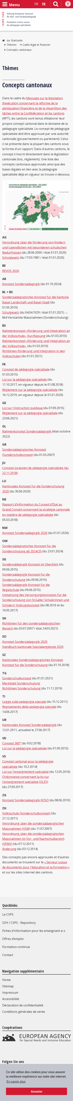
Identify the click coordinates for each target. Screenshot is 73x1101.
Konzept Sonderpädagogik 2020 (24, 642)
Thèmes (11, 44)
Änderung (9, 849)
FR (43, 4)
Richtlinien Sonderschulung (21, 688)
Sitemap (8, 986)
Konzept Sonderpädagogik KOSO (25, 800)
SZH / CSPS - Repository (19, 923)
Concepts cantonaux (19, 50)
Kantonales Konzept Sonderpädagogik (29, 725)
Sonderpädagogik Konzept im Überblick (30, 564)
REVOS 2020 (10, 271)
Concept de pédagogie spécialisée (26, 369)
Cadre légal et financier (36, 44)
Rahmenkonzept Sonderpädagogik (26, 431)
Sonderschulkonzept (16, 678)
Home (6, 980)
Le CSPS (7, 914)
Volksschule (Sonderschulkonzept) (26, 813)
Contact (7, 955)
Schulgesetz (10, 257)
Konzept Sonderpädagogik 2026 (24, 533)
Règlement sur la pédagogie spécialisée (30, 390)
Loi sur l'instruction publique (22, 408)
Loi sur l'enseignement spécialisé (25, 772)
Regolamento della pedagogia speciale (29, 707)
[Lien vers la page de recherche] (55, 5)
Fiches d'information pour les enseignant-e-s (33, 931)
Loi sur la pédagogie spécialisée (24, 379)
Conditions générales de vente (23, 1012)
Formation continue (16, 947)
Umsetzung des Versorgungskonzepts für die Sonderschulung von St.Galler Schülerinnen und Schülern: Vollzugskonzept (35, 600)
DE (36, 4)
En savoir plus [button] (16, 1081)
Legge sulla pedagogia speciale (24, 702)
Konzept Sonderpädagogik (21, 284)
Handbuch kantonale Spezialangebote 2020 (32, 647)
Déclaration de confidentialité (22, 1005)
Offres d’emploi (13, 939)
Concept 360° (11, 743)
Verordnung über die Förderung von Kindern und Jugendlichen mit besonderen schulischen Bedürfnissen (34, 247)
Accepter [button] (36, 1091)
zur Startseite (15, 40)
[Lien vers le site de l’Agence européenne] (36, 1041)
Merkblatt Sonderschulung (21, 683)
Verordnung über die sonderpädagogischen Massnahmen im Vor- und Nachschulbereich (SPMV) (33, 839)
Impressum (10, 992)
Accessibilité (10, 999)
